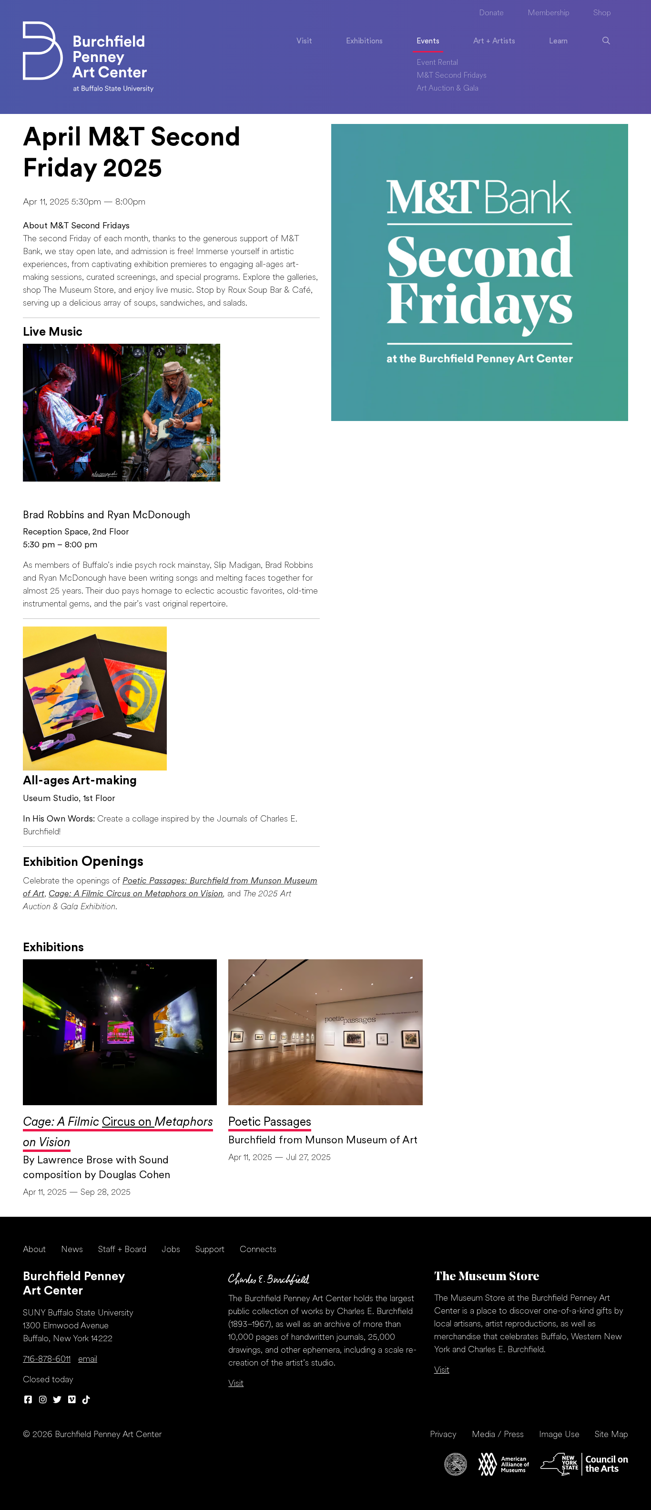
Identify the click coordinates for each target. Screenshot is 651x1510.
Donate (491, 13)
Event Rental (437, 63)
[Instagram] (43, 1400)
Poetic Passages (269, 1123)
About (34, 1249)
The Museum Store (486, 1277)
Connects (258, 1249)
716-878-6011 (47, 1359)
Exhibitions (364, 41)
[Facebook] (28, 1400)
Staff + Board (122, 1249)
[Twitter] (57, 1400)
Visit (304, 41)
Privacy (443, 1434)
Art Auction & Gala (447, 88)
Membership (549, 13)
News (72, 1249)
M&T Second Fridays (452, 76)
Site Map (611, 1434)
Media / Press (498, 1434)
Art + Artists (494, 41)
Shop (602, 13)
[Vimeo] (72, 1400)
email (87, 1359)
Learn (558, 41)
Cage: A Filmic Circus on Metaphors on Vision (136, 894)
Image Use (559, 1434)
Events (428, 41)
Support (209, 1249)
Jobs (171, 1249)
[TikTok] (86, 1400)
